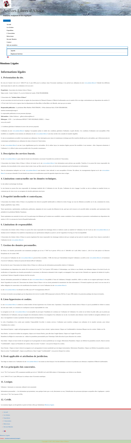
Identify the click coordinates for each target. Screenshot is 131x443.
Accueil (9, 24)
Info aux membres (12, 45)
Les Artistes (10, 27)
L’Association (11, 33)
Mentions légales (49, 405)
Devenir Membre (12, 39)
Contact (9, 42)
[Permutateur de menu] (67, 48)
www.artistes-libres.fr (90, 83)
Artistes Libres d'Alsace (23, 10)
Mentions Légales (5, 435)
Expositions (10, 30)
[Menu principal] (7, 21)
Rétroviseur (10, 36)
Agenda (13, 50)
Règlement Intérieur (17, 54)
